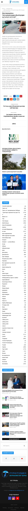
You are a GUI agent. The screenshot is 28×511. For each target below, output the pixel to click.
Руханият (4, 317)
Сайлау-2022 (5, 321)
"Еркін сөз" (4, 208)
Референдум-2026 (6, 315)
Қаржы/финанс (6, 279)
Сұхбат (4, 336)
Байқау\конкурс (6, 248)
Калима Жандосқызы (7, 275)
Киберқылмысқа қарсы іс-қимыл (10, 277)
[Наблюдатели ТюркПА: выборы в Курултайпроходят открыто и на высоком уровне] (5, 424)
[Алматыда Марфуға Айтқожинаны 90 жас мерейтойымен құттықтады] (14, 381)
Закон (3, 269)
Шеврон (4, 359)
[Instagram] (13, 498)
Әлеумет (4, 239)
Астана (4, 231)
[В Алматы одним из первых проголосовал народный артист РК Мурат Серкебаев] (5, 433)
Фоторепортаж (6, 355)
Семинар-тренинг (6, 332)
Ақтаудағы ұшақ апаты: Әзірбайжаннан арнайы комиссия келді (14, 116)
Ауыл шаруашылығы (7, 233)
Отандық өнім (5, 305)
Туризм (4, 347)
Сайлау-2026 (5, 323)
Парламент (5, 309)
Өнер (3, 307)
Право (3, 311)
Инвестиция (5, 273)
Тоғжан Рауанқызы (6, 340)
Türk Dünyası (5, 221)
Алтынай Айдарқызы (7, 229)
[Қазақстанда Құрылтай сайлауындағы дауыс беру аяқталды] (5, 406)
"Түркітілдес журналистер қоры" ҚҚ (11, 212)
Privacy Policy (13, 509)
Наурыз (4, 298)
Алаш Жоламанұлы (6, 225)
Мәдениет (4, 284)
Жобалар (5, 507)
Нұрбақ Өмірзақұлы (7, 302)
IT (2, 214)
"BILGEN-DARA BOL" (7, 206)
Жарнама (4, 260)
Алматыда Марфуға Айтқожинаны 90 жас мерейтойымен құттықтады (12, 391)
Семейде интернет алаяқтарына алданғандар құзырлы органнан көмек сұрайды (13, 193)
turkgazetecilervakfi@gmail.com (16, 490)
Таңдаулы (4, 338)
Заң (3, 271)
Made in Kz (4, 216)
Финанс (4, 353)
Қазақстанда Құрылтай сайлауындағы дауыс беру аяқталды (16, 406)
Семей (3, 330)
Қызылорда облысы (7, 281)
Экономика (5, 363)
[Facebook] (9, 498)
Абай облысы (5, 223)
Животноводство (6, 267)
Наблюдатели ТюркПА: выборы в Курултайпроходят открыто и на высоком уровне (17, 424)
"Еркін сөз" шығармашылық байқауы (11, 210)
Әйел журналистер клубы (8, 235)
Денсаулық (5, 252)
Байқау (4, 246)
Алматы (4, 227)
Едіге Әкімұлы (5, 256)
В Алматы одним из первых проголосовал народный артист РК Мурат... (18, 433)
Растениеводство (6, 313)
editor (4, 19)
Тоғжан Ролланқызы (7, 342)
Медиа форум (5, 288)
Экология (4, 361)
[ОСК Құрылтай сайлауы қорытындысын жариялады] (5, 398)
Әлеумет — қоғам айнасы (8, 242)
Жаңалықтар (5, 258)
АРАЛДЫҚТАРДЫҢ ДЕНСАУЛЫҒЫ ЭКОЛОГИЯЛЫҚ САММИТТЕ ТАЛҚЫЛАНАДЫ (11, 150)
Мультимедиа (5, 294)
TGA (3, 218)
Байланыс (17, 507)
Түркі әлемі (5, 349)
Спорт (3, 334)
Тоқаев (4, 345)
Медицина (4, 292)
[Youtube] (17, 498)
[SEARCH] (24, 445)
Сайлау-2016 (5, 319)
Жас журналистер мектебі (8, 263)
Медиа (4, 286)
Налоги (4, 296)
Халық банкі (5, 357)
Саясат (4, 326)
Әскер (3, 244)
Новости (4, 300)
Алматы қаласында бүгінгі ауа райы (12, 171)
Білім (3, 250)
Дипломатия (5, 254)
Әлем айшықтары (6, 237)
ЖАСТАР (4, 265)
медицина (4, 290)
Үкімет (3, 351)
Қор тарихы (10, 507)
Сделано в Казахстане (7, 328)
